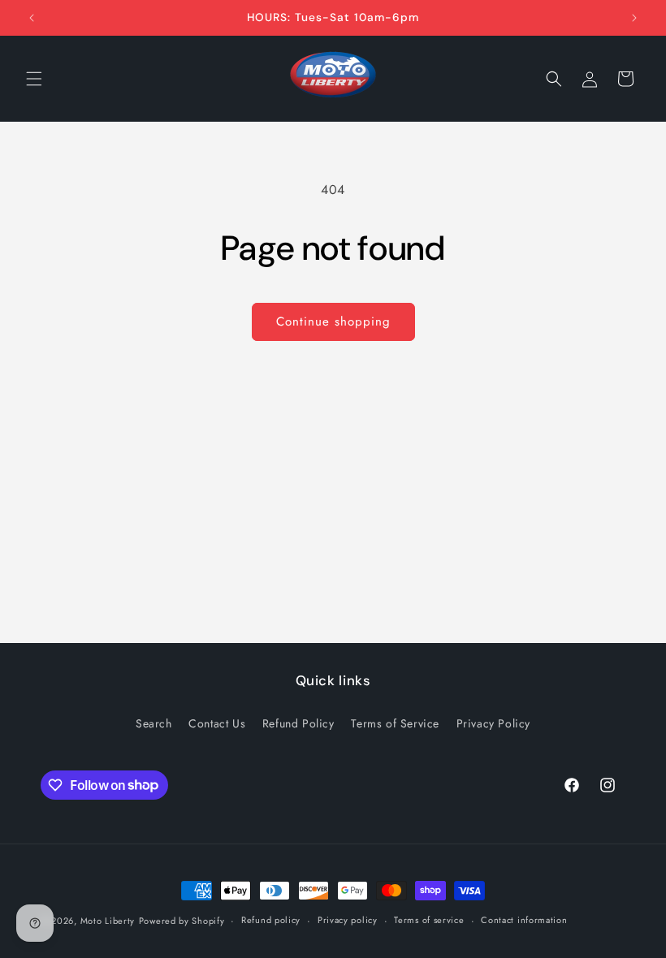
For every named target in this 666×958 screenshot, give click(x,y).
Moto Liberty (107, 920)
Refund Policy (298, 723)
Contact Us (216, 723)
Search (154, 723)
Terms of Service (395, 723)
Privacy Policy (493, 723)
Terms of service (429, 919)
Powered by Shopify (182, 920)
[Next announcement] (634, 18)
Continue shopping (333, 321)
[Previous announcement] (32, 18)
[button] (34, 79)
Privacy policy (348, 919)
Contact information (524, 919)
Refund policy (271, 919)
